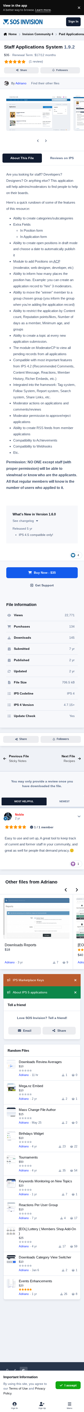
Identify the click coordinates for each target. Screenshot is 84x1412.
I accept (71, 1385)
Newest (64, 801)
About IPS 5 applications (30, 992)
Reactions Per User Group (38, 1205)
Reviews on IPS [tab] (62, 158)
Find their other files (45, 83)
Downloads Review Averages (40, 1062)
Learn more (8, 8)
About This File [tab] (22, 158)
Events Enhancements (35, 1281)
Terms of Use (18, 1388)
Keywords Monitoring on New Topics (45, 1181)
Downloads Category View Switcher (45, 1257)
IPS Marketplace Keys (28, 980)
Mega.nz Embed (31, 1086)
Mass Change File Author (37, 1110)
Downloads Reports (20, 945)
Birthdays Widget (31, 1133)
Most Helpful (24, 801)
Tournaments (28, 1157)
